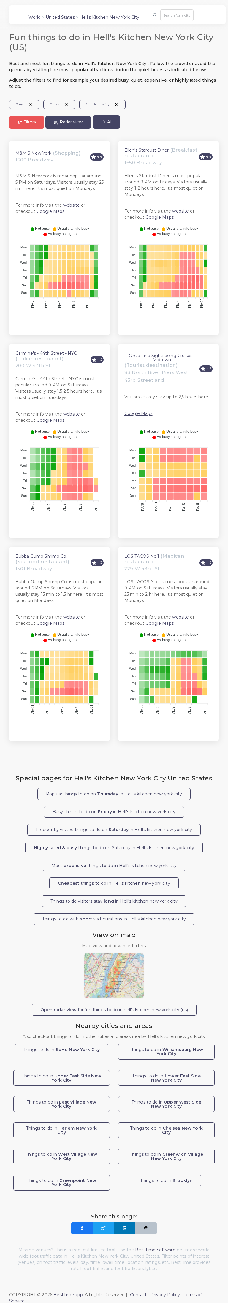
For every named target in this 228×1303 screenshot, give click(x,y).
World (34, 17)
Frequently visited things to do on (114, 829)
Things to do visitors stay (114, 901)
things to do (114, 883)
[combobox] (177, 15)
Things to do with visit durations (114, 919)
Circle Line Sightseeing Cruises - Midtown (162, 358)
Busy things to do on (114, 811)
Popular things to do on (114, 794)
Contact (138, 1294)
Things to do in (61, 1049)
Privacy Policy (165, 1294)
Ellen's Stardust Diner (146, 150)
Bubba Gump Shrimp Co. (41, 556)
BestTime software (155, 1250)
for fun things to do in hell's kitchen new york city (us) (114, 1009)
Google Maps (51, 211)
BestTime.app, (68, 1294)
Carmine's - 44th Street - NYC (46, 353)
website (71, 205)
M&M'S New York (33, 153)
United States (60, 17)
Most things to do (114, 865)
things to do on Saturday (114, 847)
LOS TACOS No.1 (141, 556)
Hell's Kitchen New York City (109, 17)
